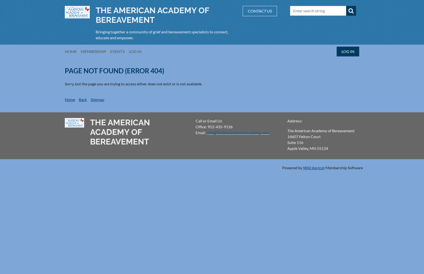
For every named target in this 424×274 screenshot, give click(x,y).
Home (70, 99)
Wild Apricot (314, 167)
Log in (348, 51)
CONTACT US (260, 11)
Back (83, 99)
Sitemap (97, 99)
